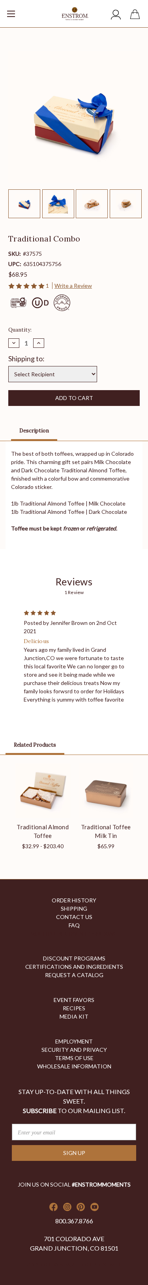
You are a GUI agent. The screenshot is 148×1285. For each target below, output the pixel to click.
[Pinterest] (81, 1207)
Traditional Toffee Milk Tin (106, 831)
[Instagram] (67, 1207)
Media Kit (74, 1016)
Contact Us (74, 916)
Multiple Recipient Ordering (74, 933)
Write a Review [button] (73, 285)
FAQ (74, 925)
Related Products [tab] (35, 745)
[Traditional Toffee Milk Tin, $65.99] (106, 790)
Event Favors (74, 999)
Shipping (74, 908)
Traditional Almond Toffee (43, 831)
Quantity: (20, 329)
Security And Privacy (74, 1049)
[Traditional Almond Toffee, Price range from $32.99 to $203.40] (42, 790)
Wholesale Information (74, 1066)
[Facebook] (53, 1207)
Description (34, 430)
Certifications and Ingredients (74, 966)
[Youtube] (94, 1207)
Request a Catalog (74, 975)
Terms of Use (74, 1058)
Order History (74, 900)
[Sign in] (116, 15)
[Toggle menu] (21, 11)
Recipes (74, 1008)
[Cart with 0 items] (137, 15)
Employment (74, 1041)
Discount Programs (74, 958)
